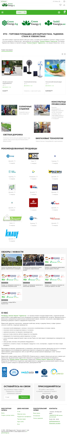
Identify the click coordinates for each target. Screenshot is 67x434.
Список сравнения (38, 418)
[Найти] (25, 12)
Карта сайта (20, 421)
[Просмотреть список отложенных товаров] (60, 5)
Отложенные (36, 415)
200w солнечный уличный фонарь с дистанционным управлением (55, 82)
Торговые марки (21, 419)
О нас (18, 411)
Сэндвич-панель (7, 82)
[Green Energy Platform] (8, 4)
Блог (18, 424)
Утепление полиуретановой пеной (33, 82)
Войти (2, 413)
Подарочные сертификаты (24, 416)
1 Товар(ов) (12, 163)
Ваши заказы (36, 413)
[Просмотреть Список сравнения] (64, 5)
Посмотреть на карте (54, 423)
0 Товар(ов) (33, 179)
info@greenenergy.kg (54, 421)
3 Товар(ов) (12, 225)
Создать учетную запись (7, 415)
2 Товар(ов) (55, 179)
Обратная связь (21, 414)
